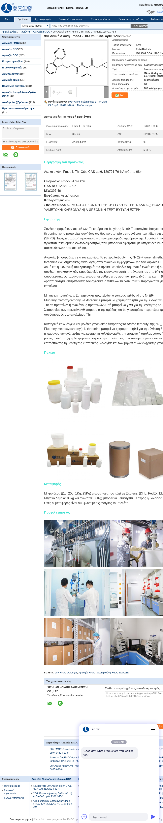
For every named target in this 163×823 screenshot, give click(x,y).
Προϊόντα (22, 19)
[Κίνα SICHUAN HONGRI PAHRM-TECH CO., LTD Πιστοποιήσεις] (10, 192)
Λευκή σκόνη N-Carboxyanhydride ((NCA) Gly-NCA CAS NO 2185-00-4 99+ (52, 804)
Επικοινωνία (23, 147)
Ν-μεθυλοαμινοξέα (12, 67)
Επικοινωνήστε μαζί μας (131, 19)
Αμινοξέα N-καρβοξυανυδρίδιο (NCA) (51, 779)
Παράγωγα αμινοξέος (14, 86)
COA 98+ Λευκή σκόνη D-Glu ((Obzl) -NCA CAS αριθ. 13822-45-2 (52, 795)
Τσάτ (122, 95)
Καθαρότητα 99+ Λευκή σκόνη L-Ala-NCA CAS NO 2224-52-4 (52, 787)
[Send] (153, 816)
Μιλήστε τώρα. (84, 105)
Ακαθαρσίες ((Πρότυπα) (15, 102)
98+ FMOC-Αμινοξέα (66, 672)
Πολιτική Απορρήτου (21, 819)
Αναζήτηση (141, 25)
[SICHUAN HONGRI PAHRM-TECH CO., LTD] (23, 8)
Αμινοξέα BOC (10, 55)
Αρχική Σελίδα (9, 31)
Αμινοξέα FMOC (41, 31)
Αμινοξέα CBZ (10, 49)
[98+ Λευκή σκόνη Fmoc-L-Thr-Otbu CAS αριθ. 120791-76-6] (76, 63)
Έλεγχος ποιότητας (101, 19)
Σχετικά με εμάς (43, 19)
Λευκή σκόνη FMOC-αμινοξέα (113, 672)
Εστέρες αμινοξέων (12, 61)
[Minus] (153, 729)
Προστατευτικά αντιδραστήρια (18, 108)
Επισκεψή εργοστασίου (71, 19)
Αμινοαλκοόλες (10, 73)
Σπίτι (7, 19)
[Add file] (84, 816)
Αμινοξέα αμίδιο (10, 80)
